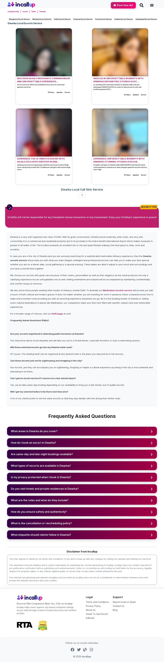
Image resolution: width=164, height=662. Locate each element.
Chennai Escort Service (82, 19)
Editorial (90, 618)
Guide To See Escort (97, 614)
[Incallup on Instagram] (91, 649)
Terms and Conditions (97, 602)
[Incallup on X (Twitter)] (79, 649)
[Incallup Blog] (85, 649)
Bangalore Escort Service (19, 19)
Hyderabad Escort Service (146, 19)
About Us (90, 610)
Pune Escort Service (103, 19)
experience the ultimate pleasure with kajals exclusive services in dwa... (41, 160)
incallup (86, 656)
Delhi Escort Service (62, 19)
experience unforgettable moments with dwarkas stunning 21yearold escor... (118, 160)
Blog (115, 610)
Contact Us (118, 606)
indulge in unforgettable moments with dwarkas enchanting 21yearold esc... (118, 80)
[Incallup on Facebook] (72, 649)
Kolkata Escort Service (124, 19)
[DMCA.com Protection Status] (42, 625)
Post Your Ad (125, 5)
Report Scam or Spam (124, 602)
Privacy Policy (93, 606)
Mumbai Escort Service (42, 19)
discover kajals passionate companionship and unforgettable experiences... (43, 80)
